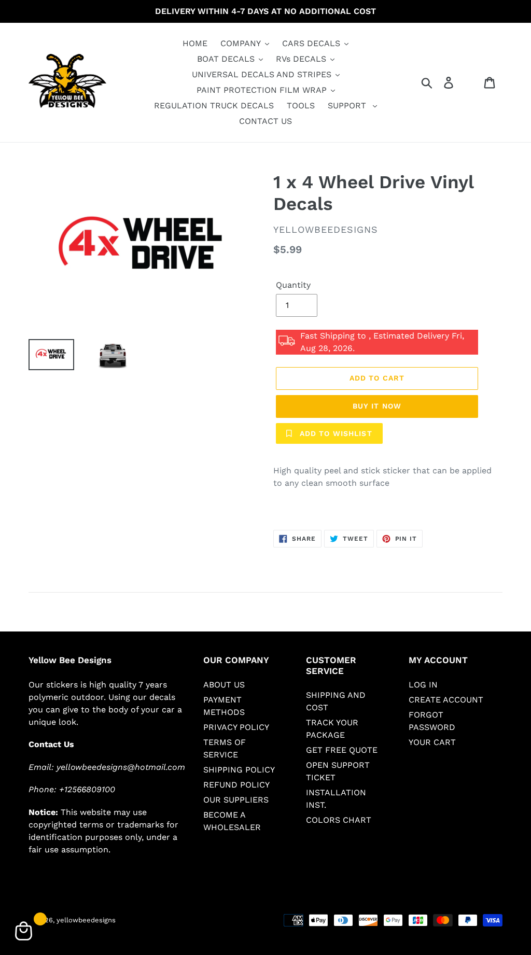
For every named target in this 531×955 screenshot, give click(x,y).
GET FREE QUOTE (342, 750)
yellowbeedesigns (86, 920)
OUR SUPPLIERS (236, 800)
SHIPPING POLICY (239, 770)
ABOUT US (224, 685)
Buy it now (377, 406)
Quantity (293, 285)
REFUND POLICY (236, 785)
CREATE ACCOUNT (446, 700)
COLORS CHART (338, 820)
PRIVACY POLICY (236, 727)
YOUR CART (432, 742)
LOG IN (423, 685)
